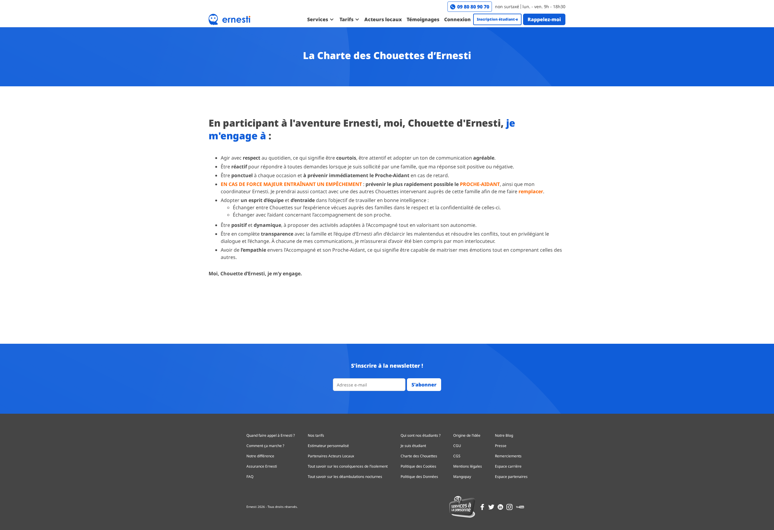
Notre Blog (504, 435)
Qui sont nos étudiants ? (421, 435)
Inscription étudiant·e (497, 19)
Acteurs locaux (383, 19)
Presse (500, 445)
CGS (456, 456)
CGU (457, 445)
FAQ (249, 476)
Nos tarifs (316, 435)
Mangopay (462, 476)
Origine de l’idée (466, 435)
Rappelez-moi (544, 19)
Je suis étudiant (413, 445)
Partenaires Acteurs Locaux (331, 456)
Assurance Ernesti (261, 466)
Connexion (457, 19)
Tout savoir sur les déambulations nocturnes (345, 476)
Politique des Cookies (418, 466)
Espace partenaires (511, 476)
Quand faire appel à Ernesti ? (270, 435)
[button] (320, 19)
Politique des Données (419, 476)
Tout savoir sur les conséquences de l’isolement (348, 466)
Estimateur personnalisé (328, 445)
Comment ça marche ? (265, 445)
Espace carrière (508, 466)
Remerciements (508, 456)
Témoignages (423, 19)
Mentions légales (467, 466)
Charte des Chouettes (419, 456)
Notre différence (260, 456)
